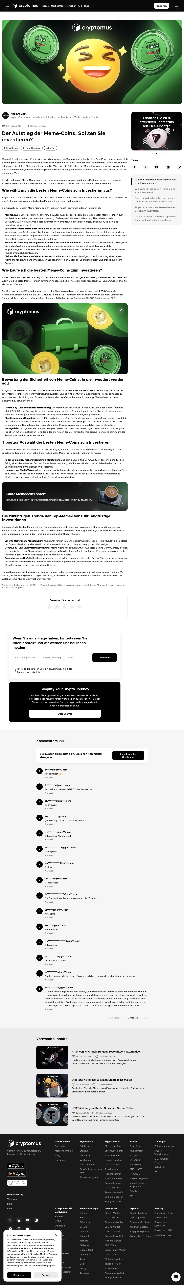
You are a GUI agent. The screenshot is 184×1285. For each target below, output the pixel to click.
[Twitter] (10, 1220)
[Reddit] (19, 1229)
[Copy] (179, 167)
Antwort (49, 777)
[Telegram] (10, 1229)
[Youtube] (27, 1220)
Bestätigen (19, 1275)
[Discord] (27, 1229)
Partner (46, 1275)
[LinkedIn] (36, 1220)
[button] (65, 338)
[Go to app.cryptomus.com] (25, 5)
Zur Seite (114, 1017)
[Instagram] (19, 1220)
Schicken (105, 657)
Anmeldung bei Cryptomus (128, 755)
